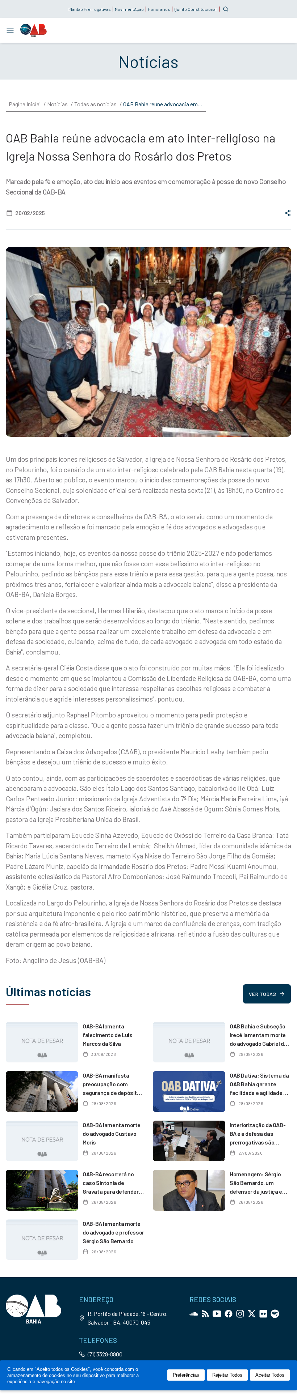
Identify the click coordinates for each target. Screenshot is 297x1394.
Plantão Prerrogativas (89, 9)
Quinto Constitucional (195, 9)
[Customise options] (226, 9)
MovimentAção (129, 9)
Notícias (57, 104)
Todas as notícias (95, 104)
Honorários (159, 9)
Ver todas (262, 994)
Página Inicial (25, 104)
